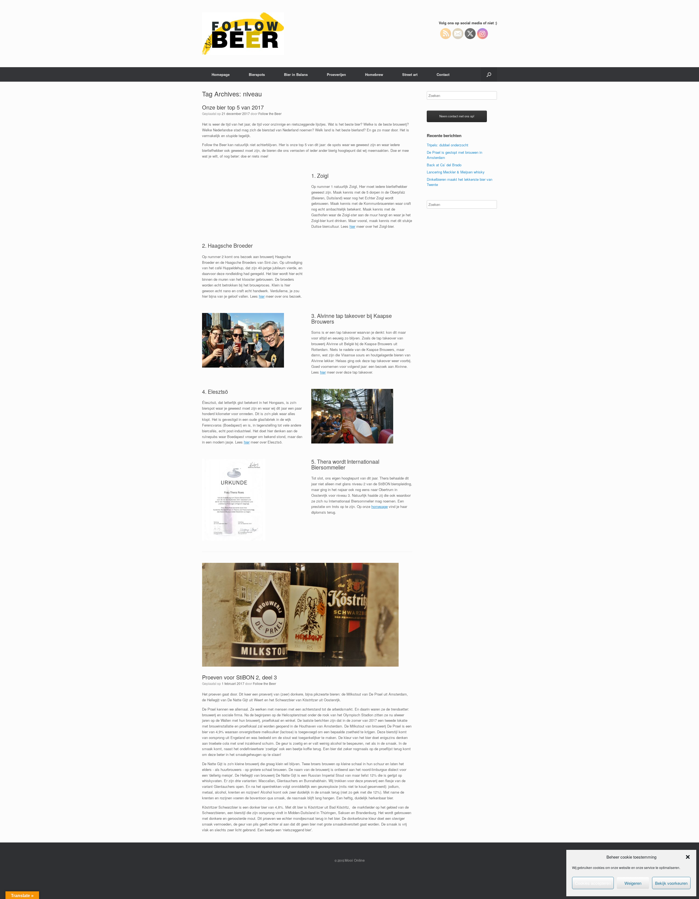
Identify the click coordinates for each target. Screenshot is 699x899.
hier (352, 226)
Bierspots (257, 74)
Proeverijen (336, 74)
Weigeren (632, 883)
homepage (379, 506)
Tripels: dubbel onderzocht (447, 144)
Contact (443, 74)
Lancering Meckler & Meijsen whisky (456, 172)
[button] (688, 857)
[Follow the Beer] (243, 33)
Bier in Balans (296, 74)
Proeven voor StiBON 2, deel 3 (239, 677)
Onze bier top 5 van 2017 (233, 107)
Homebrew (374, 74)
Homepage (221, 74)
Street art (409, 74)
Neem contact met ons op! (456, 116)
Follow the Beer (270, 113)
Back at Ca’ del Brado (444, 164)
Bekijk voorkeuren (671, 883)
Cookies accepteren (593, 883)
